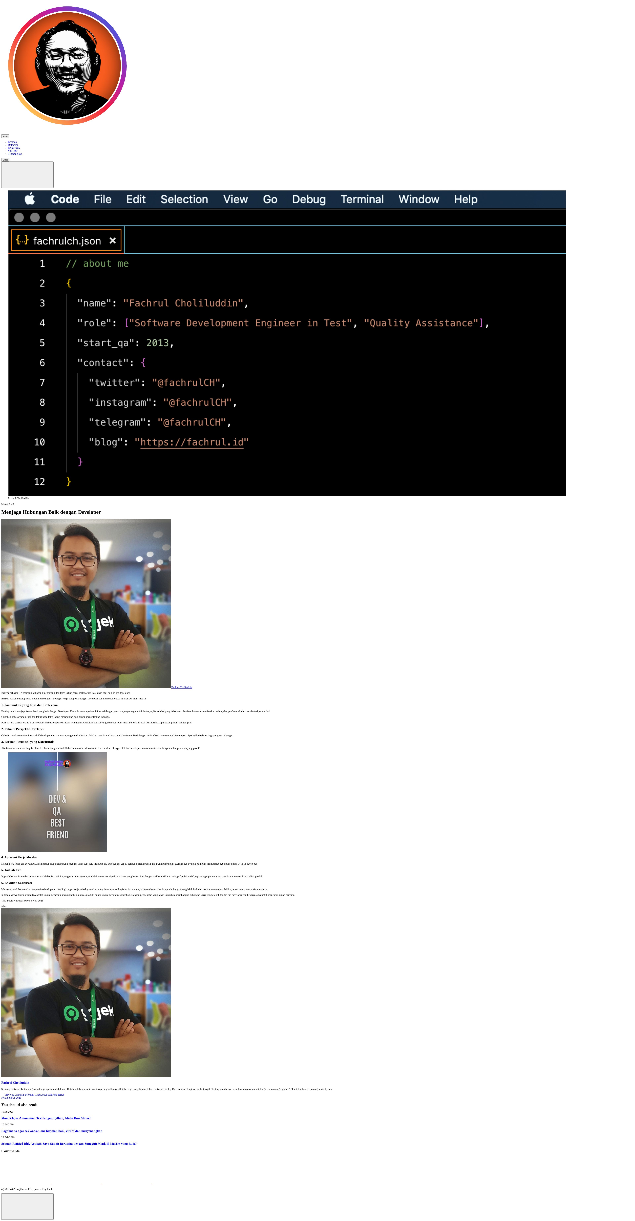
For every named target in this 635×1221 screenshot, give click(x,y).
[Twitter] (26, 1183)
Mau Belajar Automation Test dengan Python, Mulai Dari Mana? (46, 1118)
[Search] (27, 174)
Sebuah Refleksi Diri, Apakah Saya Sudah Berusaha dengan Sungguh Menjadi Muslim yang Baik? (69, 1143)
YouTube (13, 150)
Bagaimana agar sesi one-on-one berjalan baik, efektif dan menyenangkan (51, 1131)
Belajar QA (14, 147)
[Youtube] (177, 1183)
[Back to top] (27, 1206)
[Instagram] (77, 1183)
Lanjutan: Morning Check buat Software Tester (34, 1094)
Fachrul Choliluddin (181, 687)
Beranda (12, 141)
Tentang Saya (15, 153)
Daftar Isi (13, 144)
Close (5, 160)
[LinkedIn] (127, 1183)
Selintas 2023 (11, 1097)
